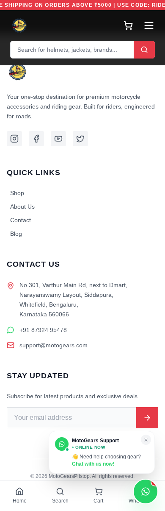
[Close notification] (146, 440)
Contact (20, 220)
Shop (17, 193)
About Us (22, 206)
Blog (16, 233)
